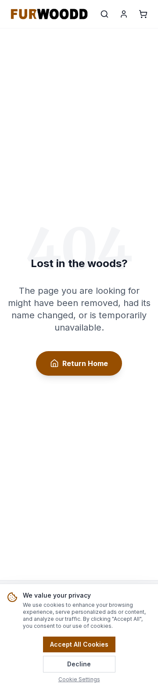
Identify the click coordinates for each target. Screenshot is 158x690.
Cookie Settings (79, 679)
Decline (79, 664)
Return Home (85, 363)
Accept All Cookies (79, 644)
